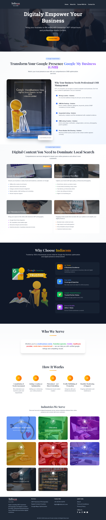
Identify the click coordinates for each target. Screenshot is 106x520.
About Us (73, 4)
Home (66, 4)
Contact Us (91, 4)
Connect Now (53, 38)
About (79, 501)
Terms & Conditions (83, 504)
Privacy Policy (81, 506)
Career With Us (81, 4)
